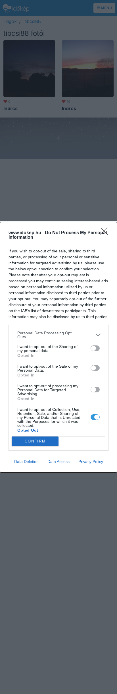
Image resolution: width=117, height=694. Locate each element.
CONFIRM (35, 441)
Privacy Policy (90, 461)
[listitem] (58, 335)
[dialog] (58, 347)
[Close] (106, 233)
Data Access (58, 461)
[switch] (95, 348)
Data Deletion (26, 461)
